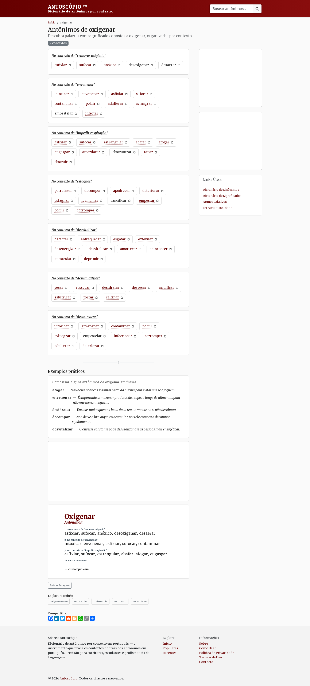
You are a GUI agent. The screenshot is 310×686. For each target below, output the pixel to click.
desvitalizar (98, 249)
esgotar (119, 239)
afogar (164, 142)
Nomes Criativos (215, 202)
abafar (141, 142)
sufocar (85, 65)
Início (167, 643)
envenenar (90, 94)
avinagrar (144, 104)
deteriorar (150, 191)
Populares (170, 648)
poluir (91, 104)
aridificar (166, 288)
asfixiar (60, 65)
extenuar (145, 239)
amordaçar (91, 152)
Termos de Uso (210, 657)
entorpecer (159, 249)
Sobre (203, 643)
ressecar (83, 288)
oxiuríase (140, 601)
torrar (89, 297)
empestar (147, 201)
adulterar (115, 104)
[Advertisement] (118, 471)
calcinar (112, 297)
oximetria (100, 601)
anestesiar (62, 259)
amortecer (128, 249)
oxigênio (80, 601)
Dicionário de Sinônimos (221, 190)
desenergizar (65, 249)
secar (58, 288)
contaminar (63, 104)
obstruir (61, 162)
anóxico (110, 65)
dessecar (139, 288)
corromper (85, 210)
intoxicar (61, 94)
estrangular (113, 142)
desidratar (110, 288)
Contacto (206, 662)
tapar (148, 152)
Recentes (170, 653)
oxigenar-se (59, 601)
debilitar (61, 239)
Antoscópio (80, 8)
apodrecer (121, 191)
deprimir (91, 259)
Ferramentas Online (217, 208)
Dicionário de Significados (222, 196)
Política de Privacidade (216, 653)
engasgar (62, 152)
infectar (91, 113)
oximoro (120, 601)
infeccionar (123, 336)
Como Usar (207, 648)
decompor (92, 191)
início (51, 22)
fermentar (89, 201)
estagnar (61, 201)
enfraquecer (91, 239)
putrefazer (63, 191)
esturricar (62, 297)
